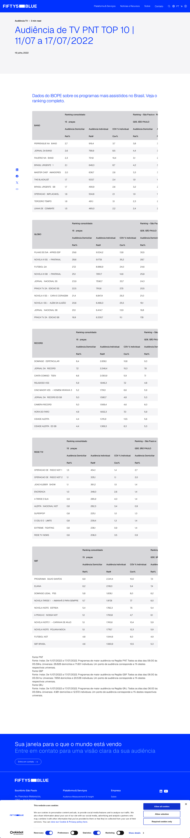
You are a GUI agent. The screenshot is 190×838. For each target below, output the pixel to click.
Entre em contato (26, 761)
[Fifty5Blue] (20, 6)
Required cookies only (162, 821)
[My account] (185, 6)
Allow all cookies (161, 806)
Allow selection (162, 814)
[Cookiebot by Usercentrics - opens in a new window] (16, 833)
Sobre (113, 796)
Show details (134, 833)
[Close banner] (186, 804)
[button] (105, 6)
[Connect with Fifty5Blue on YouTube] (166, 791)
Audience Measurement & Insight (78, 796)
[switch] (74, 833)
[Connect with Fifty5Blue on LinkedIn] (161, 791)
